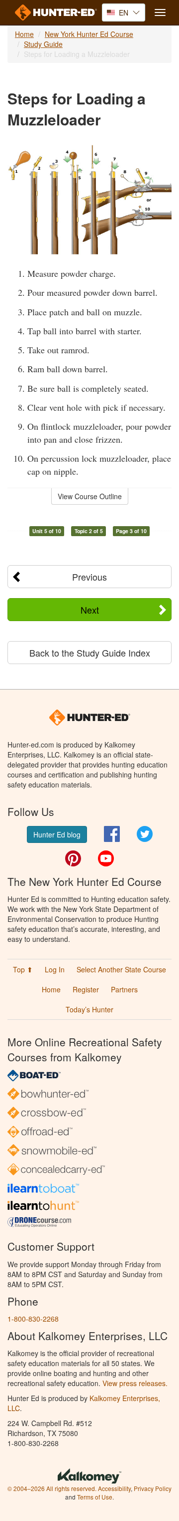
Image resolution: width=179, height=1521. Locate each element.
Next (90, 609)
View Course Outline (90, 496)
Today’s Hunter (89, 1009)
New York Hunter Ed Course (89, 34)
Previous (89, 576)
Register (86, 989)
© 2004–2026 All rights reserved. (51, 1488)
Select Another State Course (121, 969)
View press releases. (135, 1383)
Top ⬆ (23, 969)
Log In (55, 969)
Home (24, 34)
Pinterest (73, 858)
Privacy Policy (153, 1488)
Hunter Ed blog (57, 834)
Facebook (112, 834)
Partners (124, 989)
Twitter (145, 834)
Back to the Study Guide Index (89, 652)
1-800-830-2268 (33, 1319)
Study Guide (43, 44)
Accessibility (114, 1488)
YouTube (106, 858)
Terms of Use (94, 1497)
